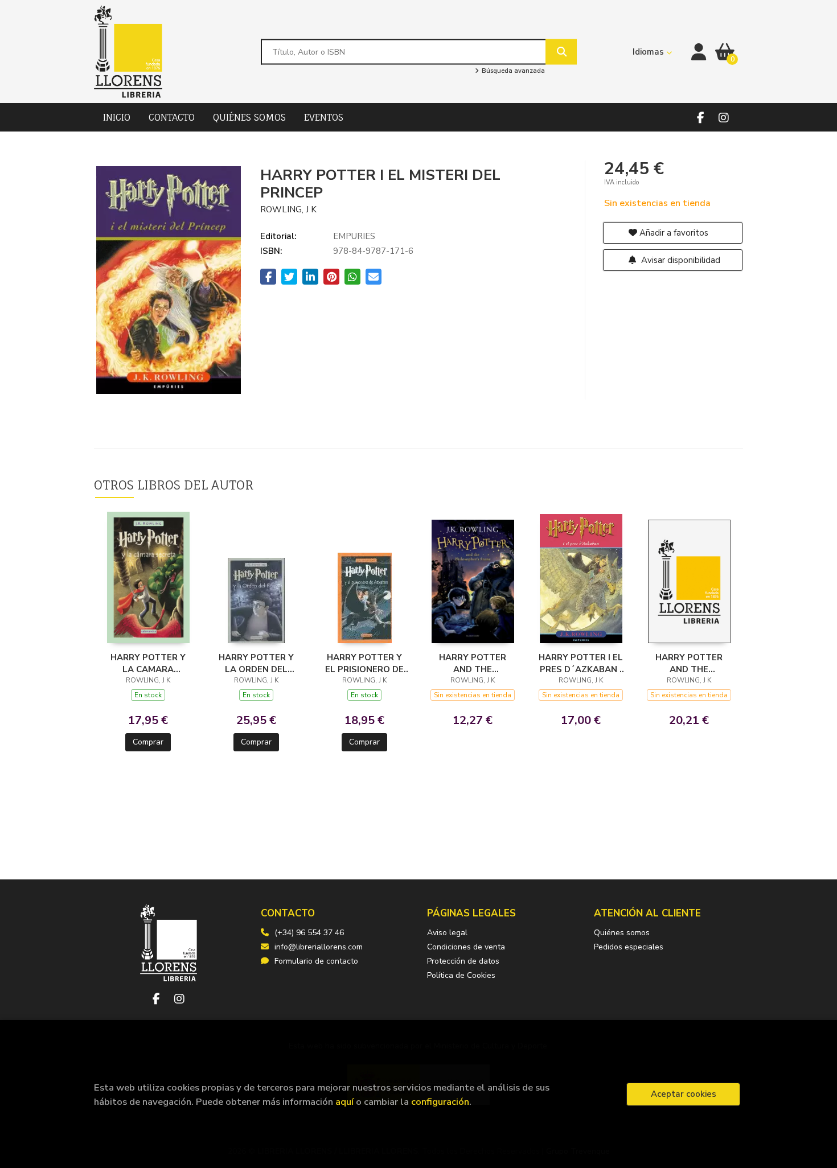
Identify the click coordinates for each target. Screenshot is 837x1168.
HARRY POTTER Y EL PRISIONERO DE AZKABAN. (364, 663)
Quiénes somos (622, 932)
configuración (440, 1101)
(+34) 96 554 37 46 (309, 932)
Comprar (148, 742)
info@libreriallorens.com (318, 946)
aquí (344, 1101)
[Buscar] (561, 51)
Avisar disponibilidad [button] (679, 260)
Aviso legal (447, 932)
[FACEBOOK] (700, 117)
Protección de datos (463, 961)
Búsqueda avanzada (512, 71)
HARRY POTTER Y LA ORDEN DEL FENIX (256, 663)
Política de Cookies (461, 975)
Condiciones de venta (466, 946)
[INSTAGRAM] (723, 117)
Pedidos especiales (628, 946)
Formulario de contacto (316, 961)
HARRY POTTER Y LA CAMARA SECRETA (148, 663)
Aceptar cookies (683, 1094)
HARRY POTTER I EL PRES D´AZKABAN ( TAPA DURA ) (581, 663)
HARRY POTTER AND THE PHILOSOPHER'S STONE (472, 663)
